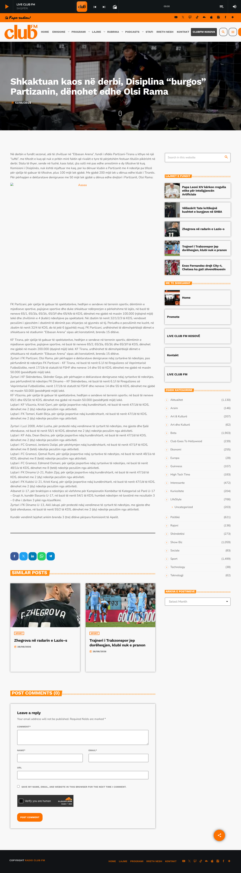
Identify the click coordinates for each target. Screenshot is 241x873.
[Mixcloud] (204, 17)
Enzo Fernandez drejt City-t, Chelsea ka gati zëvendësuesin (204, 267)
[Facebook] (225, 17)
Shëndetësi (177, 534)
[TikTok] (197, 17)
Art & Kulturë (178, 416)
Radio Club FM (35, 860)
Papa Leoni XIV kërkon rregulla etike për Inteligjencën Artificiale (204, 190)
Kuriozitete (177, 491)
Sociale (174, 551)
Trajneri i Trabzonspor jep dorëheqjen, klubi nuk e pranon (117, 642)
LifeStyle (176, 499)
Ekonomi (175, 450)
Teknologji (176, 575)
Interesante (177, 483)
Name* (21, 750)
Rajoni (174, 526)
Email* (92, 750)
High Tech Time (180, 475)
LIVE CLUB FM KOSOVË (183, 336)
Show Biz (176, 542)
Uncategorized (184, 507)
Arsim (174, 408)
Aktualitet (176, 400)
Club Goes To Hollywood (186, 441)
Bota (173, 433)
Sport (19, 633)
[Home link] (21, 32)
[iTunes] (211, 17)
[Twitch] (190, 17)
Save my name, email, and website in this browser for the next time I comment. (73, 787)
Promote (173, 317)
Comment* (24, 726)
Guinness (176, 466)
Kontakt (172, 355)
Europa (174, 458)
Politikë (175, 517)
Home (186, 297)
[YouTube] (176, 17)
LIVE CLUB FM (177, 374)
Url (19, 767)
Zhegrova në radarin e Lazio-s (40, 640)
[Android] (232, 17)
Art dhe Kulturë (180, 425)
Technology (177, 567)
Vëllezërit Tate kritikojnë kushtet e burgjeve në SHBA (202, 209)
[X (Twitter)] (183, 17)
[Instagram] (218, 17)
